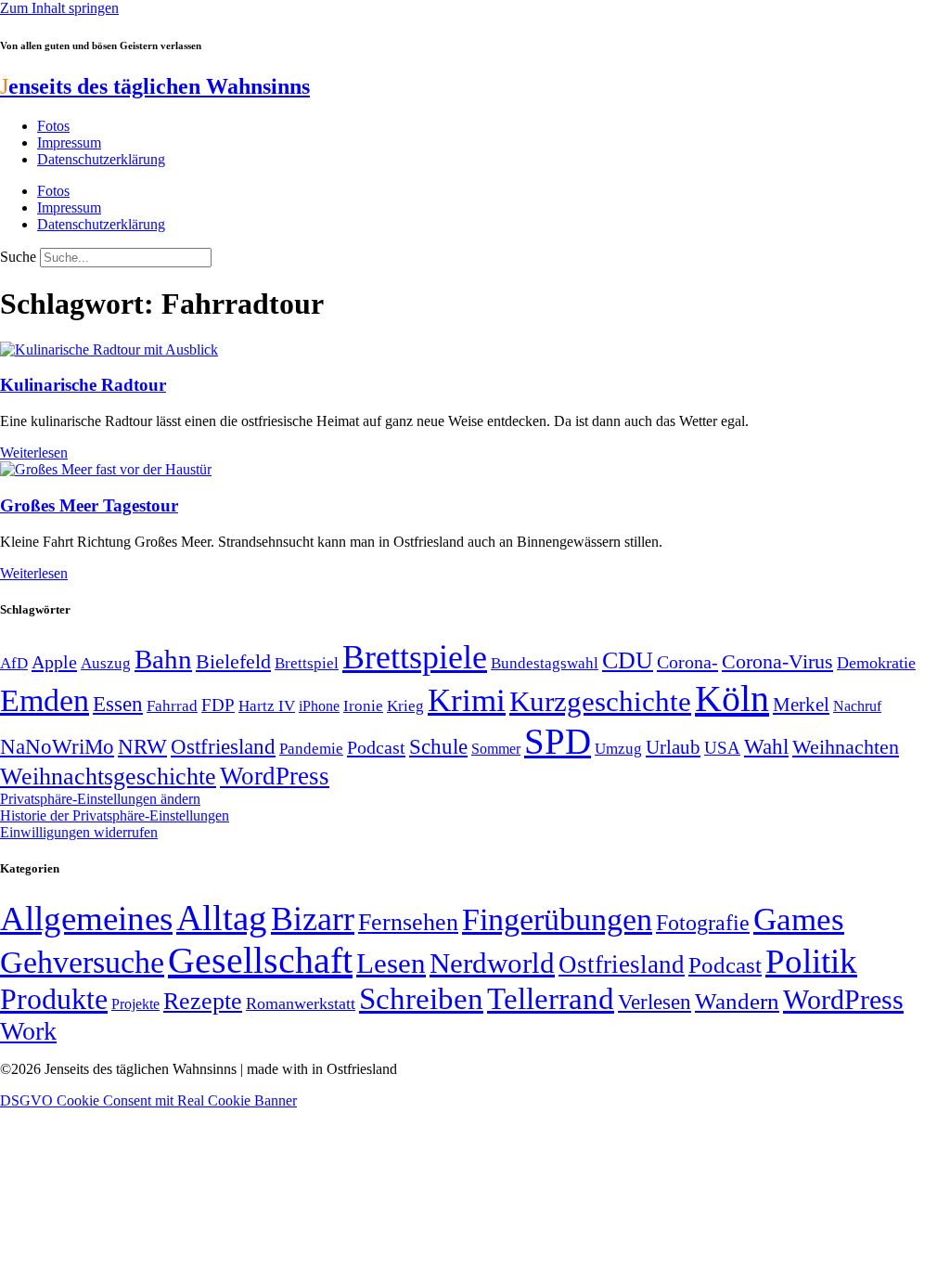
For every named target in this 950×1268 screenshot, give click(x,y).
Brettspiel (307, 663)
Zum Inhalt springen (59, 8)
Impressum (69, 142)
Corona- (687, 662)
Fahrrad (172, 706)
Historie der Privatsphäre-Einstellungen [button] (114, 815)
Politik (811, 961)
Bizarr (312, 919)
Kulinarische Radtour (83, 385)
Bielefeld (233, 661)
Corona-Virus (777, 661)
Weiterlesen (34, 452)
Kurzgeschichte (600, 701)
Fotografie (703, 923)
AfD (14, 663)
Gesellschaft (260, 960)
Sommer (495, 748)
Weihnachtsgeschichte (108, 776)
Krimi (467, 700)
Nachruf (857, 706)
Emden (44, 700)
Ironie (363, 706)
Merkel (801, 704)
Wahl (766, 746)
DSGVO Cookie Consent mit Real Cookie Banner (148, 1100)
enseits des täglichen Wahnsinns (155, 86)
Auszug (106, 662)
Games (798, 919)
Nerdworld (492, 963)
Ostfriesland (223, 746)
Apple (54, 662)
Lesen (391, 963)
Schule (438, 746)
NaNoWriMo (57, 746)
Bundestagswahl (544, 663)
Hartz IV (266, 705)
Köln (732, 698)
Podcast (376, 747)
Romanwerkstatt (300, 1003)
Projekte (135, 1004)
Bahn (163, 659)
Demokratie (876, 662)
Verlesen (654, 1002)
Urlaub (673, 747)
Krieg (405, 705)
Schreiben (421, 999)
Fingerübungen (557, 919)
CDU (627, 660)
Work (28, 1030)
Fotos (53, 126)
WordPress (274, 776)
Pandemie (311, 748)
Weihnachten (845, 746)
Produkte (54, 999)
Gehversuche (82, 962)
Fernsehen (408, 922)
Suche (18, 257)
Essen (118, 704)
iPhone (319, 706)
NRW (142, 746)
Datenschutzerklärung (101, 159)
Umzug (618, 748)
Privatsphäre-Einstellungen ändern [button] (100, 799)
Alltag (221, 918)
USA (722, 747)
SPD (557, 741)
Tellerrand (550, 999)
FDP (218, 705)
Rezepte (202, 1001)
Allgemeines (86, 918)
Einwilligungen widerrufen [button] (79, 832)
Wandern (737, 1001)
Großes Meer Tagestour (89, 505)
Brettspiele (414, 657)
